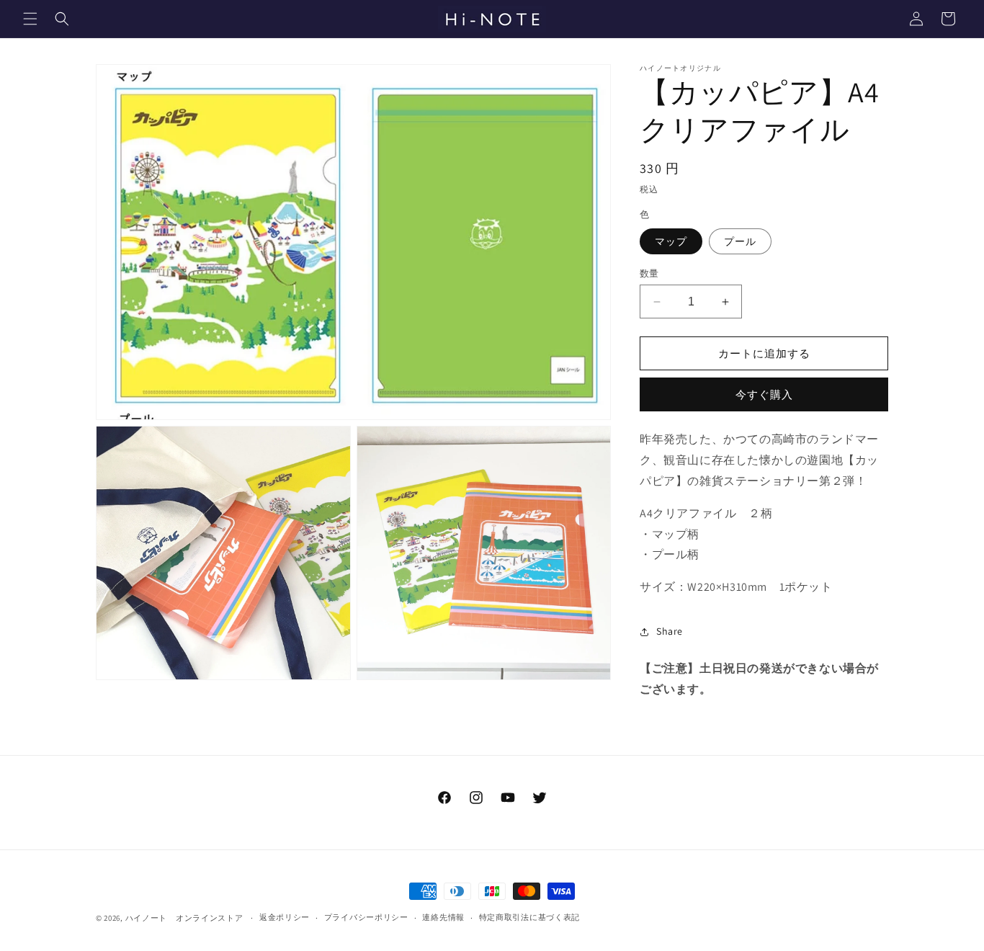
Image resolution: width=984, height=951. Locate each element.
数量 (649, 273)
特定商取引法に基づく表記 (529, 917)
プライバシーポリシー (366, 917)
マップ (671, 241)
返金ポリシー (284, 917)
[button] (30, 19)
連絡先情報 (443, 917)
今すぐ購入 (764, 394)
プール (740, 241)
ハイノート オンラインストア (184, 918)
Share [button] (669, 631)
